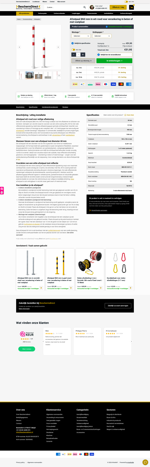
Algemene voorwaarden (54, 414)
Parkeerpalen (42, 13)
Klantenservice (53, 409)
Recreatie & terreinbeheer (115, 423)
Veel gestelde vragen (53, 420)
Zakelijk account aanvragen (118, 306)
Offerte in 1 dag (118, 7)
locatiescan (54, 239)
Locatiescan (36, 1)
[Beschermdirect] (28, 7)
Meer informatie (24, 309)
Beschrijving (20, 107)
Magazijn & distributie (114, 414)
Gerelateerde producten (50, 107)
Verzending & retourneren (55, 417)
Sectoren (111, 409)
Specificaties (33, 107)
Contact (52, 1)
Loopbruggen (76, 13)
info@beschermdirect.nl (24, 432)
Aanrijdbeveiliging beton (85, 426)
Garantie (49, 441)
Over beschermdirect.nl (23, 1)
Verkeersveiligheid (83, 423)
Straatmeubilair (82, 417)
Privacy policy (20, 462)
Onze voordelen (51, 423)
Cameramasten (92, 13)
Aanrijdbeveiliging (83, 414)
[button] (58, 47)
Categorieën (83, 409)
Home (19, 19)
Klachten (49, 435)
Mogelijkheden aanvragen (99, 210)
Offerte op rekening (82, 61)
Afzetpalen (37, 19)
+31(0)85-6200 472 (101, 8)
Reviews (65, 107)
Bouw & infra (111, 417)
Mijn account (61, 1)
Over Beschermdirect (23, 414)
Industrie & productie (114, 420)
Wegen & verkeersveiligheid (116, 429)
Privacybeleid (50, 426)
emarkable (130, 462)
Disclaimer (49, 432)
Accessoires (81, 432)
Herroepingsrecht (52, 429)
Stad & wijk (110, 426)
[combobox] (64, 7)
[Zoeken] (84, 7)
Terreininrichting (27, 19)
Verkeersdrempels (126, 13)
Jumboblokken (108, 13)
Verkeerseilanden (59, 13)
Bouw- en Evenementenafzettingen (88, 429)
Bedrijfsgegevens (22, 417)
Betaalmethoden (52, 438)
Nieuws (45, 1)
